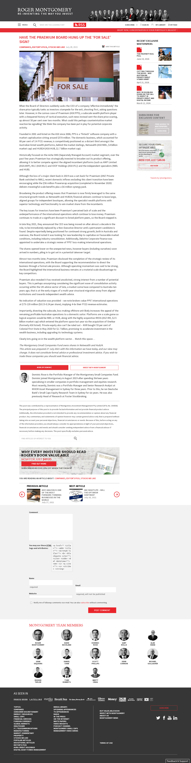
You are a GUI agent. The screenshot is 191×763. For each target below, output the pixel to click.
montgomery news (109, 718)
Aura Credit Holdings (24, 747)
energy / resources (23, 714)
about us (104, 715)
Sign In (145, 25)
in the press (59, 716)
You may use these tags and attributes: (40, 546)
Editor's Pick (39, 47)
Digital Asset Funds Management (30, 749)
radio (56, 714)
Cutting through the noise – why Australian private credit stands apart (145, 75)
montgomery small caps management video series (66, 729)
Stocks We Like (56, 47)
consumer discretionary (26, 712)
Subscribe (130, 25)
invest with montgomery (112, 713)
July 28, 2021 (90, 497)
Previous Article (37, 486)
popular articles (22, 740)
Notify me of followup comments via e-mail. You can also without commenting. (70, 602)
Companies (25, 47)
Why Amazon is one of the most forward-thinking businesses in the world (51, 495)
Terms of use (106, 743)
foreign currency (22, 721)
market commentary (24, 733)
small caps (19, 716)
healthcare (19, 726)
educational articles (24, 742)
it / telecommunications (25, 728)
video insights (61, 723)
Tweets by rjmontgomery (161, 178)
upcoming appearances (65, 709)
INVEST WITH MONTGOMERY (94, 367)
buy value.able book (110, 711)
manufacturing (21, 731)
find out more (39, 463)
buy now (154, 165)
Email (78, 585)
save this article (113, 47)
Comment (33, 512)
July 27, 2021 (48, 502)
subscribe (162, 131)
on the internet (61, 719)
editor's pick (20, 745)
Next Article (77, 486)
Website (33, 593)
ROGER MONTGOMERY (45, 11)
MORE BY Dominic (44, 367)
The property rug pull (145, 55)
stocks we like (21, 738)
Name (31, 578)
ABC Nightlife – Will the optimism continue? (94, 492)
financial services (22, 719)
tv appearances (61, 712)
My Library (160, 25)
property (18, 735)
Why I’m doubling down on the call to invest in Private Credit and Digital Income (145, 96)
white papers (60, 721)
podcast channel (62, 726)
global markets (22, 723)
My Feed (173, 25)
